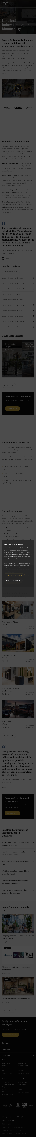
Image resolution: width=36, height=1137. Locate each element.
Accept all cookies (13, 575)
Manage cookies (12, 580)
